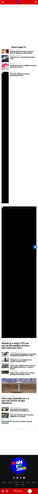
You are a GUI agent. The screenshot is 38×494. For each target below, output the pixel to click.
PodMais (17, 484)
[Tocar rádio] (30, 491)
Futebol (16, 482)
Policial (10, 482)
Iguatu (28, 482)
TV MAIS (23, 484)
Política (22, 482)
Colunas (34, 482)
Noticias (4, 482)
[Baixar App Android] (35, 491)
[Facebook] (2, 491)
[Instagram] (6, 491)
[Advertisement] (19, 25)
